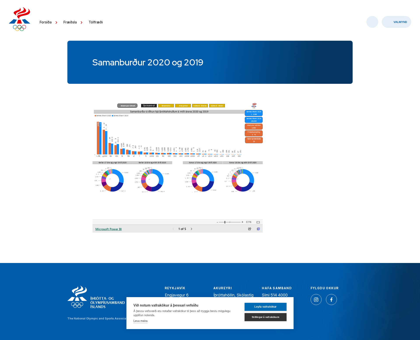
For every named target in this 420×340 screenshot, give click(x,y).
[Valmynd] (396, 22)
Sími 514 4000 (275, 295)
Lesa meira (140, 320)
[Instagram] (316, 299)
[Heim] (19, 19)
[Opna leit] (372, 22)
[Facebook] (331, 299)
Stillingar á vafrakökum (265, 317)
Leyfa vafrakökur (265, 306)
